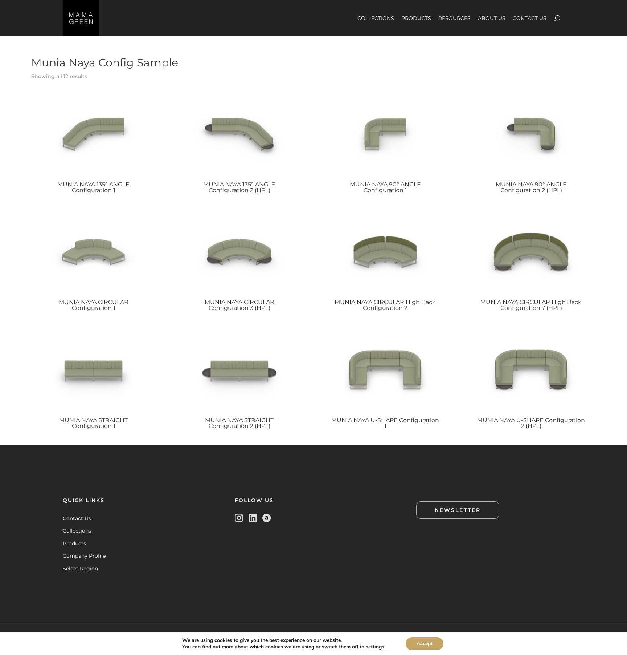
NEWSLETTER (458, 510)
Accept (425, 643)
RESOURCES (454, 18)
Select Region (80, 568)
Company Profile (84, 556)
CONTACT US (529, 18)
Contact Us (77, 518)
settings (375, 647)
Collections (77, 530)
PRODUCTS (416, 18)
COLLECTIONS (375, 18)
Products (74, 543)
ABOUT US (491, 18)
